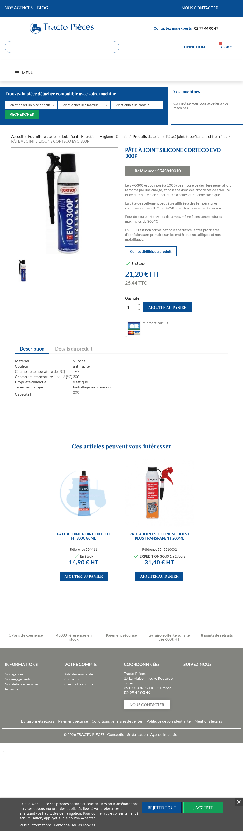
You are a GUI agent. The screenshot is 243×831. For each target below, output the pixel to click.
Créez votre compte (78, 684)
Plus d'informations (35, 824)
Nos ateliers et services (21, 684)
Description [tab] (32, 348)
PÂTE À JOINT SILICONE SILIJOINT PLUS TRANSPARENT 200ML (159, 535)
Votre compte (80, 664)
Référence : (145, 170)
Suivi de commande (78, 674)
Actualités (12, 689)
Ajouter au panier (167, 307)
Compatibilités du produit (151, 251)
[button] (31, 105)
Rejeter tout (162, 807)
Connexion (72, 679)
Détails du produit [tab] (74, 348)
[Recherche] (113, 47)
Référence (77, 549)
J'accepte (203, 807)
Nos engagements (18, 679)
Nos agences (14, 674)
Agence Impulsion (164, 734)
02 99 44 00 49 (206, 28)
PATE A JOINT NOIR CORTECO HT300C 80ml (83, 535)
